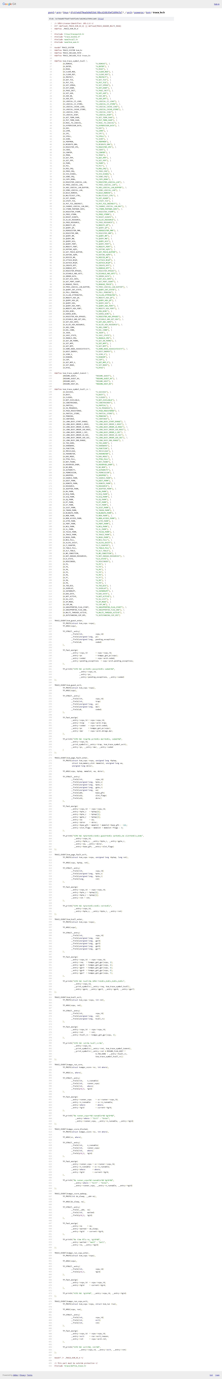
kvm (148, 12)
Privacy (22, 1375)
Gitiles (15, 1375)
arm (58, 12)
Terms (29, 1375)
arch (129, 12)
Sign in (216, 4)
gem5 (51, 12)
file (101, 19)
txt (211, 1375)
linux (65, 12)
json (217, 1375)
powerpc (139, 12)
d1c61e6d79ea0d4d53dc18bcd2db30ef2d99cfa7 (96, 12)
